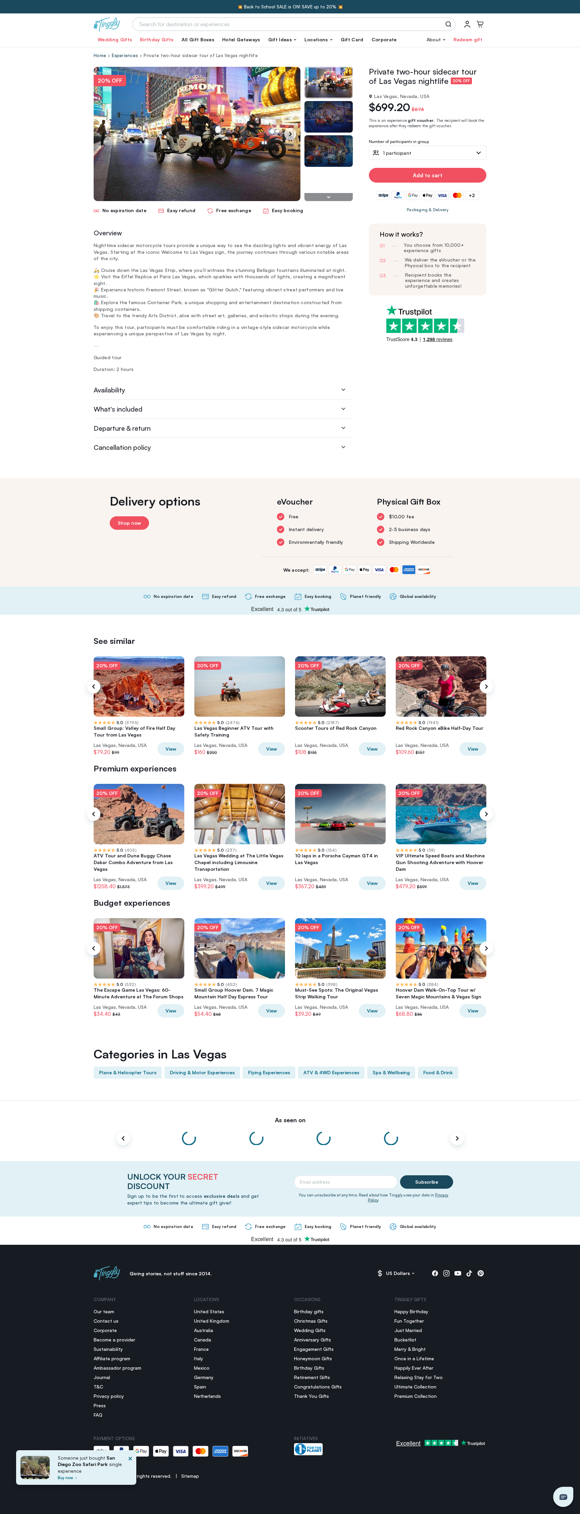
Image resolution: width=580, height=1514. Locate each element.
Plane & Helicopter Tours (127, 1072)
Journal (102, 1377)
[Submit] (449, 24)
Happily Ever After (413, 1368)
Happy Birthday (411, 1311)
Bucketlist (405, 1339)
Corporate (384, 39)
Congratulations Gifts (318, 1386)
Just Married (408, 1330)
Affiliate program (112, 1358)
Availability (109, 390)
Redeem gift (467, 39)
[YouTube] (458, 1273)
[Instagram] (446, 1273)
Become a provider (114, 1339)
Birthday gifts (309, 1311)
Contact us (106, 1321)
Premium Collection (415, 1396)
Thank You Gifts (311, 1396)
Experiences (125, 55)
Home (100, 55)
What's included (118, 409)
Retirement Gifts (312, 1377)
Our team (104, 1311)
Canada (202, 1339)
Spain (200, 1386)
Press (100, 1405)
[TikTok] (469, 1273)
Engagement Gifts (314, 1349)
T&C (98, 1386)
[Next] (290, 134)
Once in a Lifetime (414, 1358)
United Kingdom (211, 1321)
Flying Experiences (269, 1072)
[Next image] (328, 197)
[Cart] (480, 24)
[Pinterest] (480, 1273)
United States (209, 1311)
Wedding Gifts (115, 39)
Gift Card (352, 39)
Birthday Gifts (156, 39)
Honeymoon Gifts (313, 1358)
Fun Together (409, 1321)
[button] (282, 39)
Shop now (129, 523)
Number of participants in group (399, 142)
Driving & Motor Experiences (202, 1072)
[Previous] (93, 686)
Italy (198, 1358)
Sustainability (108, 1349)
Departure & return (122, 428)
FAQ (98, 1415)
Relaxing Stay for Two (418, 1377)
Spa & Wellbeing (391, 1072)
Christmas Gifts (311, 1321)
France (201, 1349)
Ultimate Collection (415, 1386)
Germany (203, 1377)
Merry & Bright (410, 1349)
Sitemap (190, 1476)
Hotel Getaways (241, 39)
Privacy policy (109, 1396)
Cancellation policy (122, 447)
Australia (203, 1330)
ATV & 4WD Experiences (331, 1072)
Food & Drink (438, 1072)
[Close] (130, 1469)
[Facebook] (435, 1273)
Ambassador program (117, 1368)
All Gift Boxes (198, 39)
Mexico (201, 1368)
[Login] (467, 24)
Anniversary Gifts (312, 1339)
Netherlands (207, 1396)
